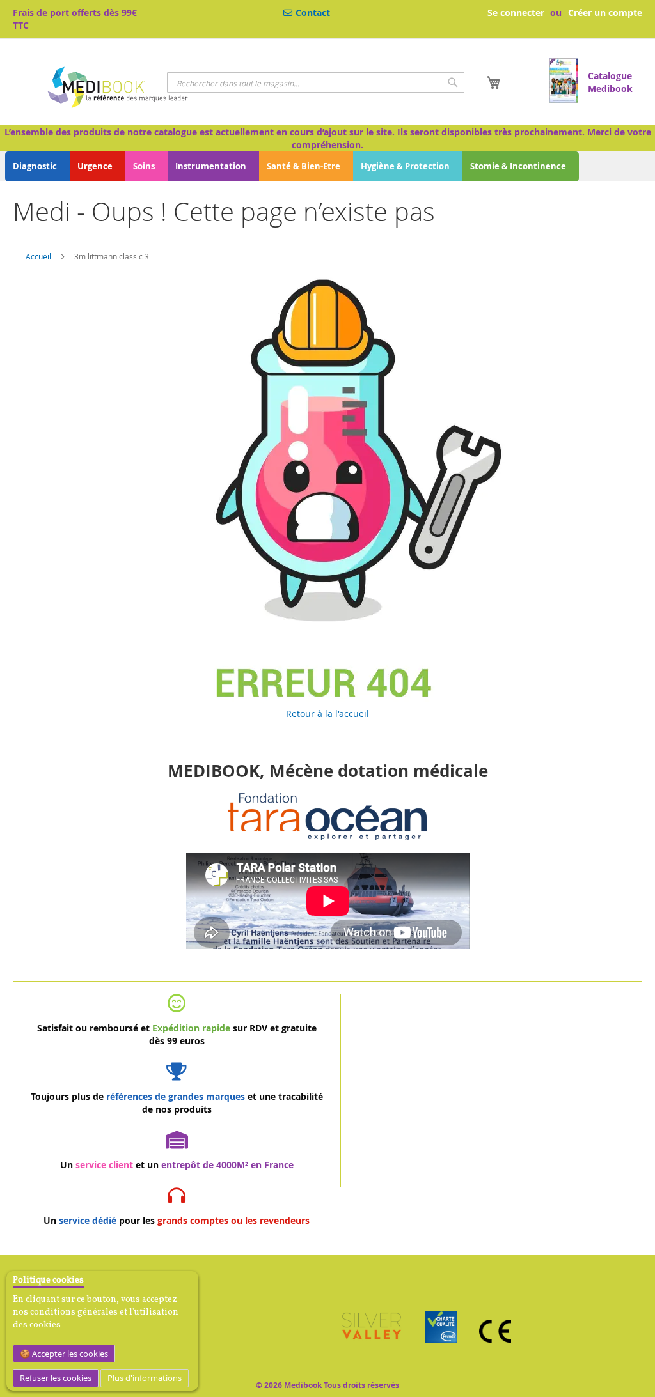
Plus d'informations (144, 1378)
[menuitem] (37, 166)
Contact (313, 12)
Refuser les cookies (55, 1378)
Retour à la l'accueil (327, 713)
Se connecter (515, 12)
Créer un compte (605, 12)
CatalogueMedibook (610, 82)
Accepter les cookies (69, 1353)
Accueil (38, 256)
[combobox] (315, 82)
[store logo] (117, 89)
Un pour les (176, 1220)
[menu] (327, 166)
